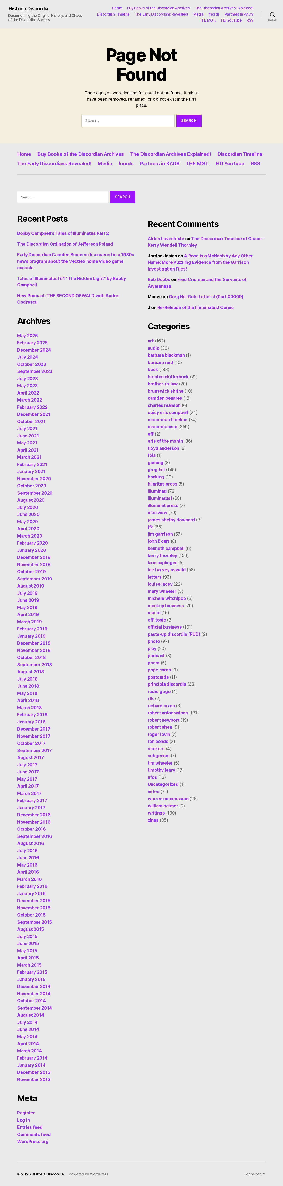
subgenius (159, 755)
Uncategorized (163, 784)
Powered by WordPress (88, 1174)
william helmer (163, 805)
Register (26, 1113)
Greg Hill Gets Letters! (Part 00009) (206, 296)
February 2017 (32, 800)
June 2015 (28, 943)
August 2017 (30, 757)
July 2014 (27, 1022)
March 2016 (29, 879)
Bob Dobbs (159, 279)
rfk (151, 698)
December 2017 (33, 729)
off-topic (157, 620)
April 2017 (28, 786)
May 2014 (27, 1036)
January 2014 (31, 1065)
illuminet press (163, 505)
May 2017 (27, 779)
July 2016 (27, 850)
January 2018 (31, 722)
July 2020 (27, 507)
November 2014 (34, 993)
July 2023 (27, 378)
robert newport (163, 720)
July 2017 (27, 764)
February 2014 (32, 1058)
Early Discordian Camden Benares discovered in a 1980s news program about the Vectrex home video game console (75, 261)
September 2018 (34, 664)
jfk (150, 526)
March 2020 (29, 536)
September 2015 (34, 922)
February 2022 (32, 407)
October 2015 (31, 915)
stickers (156, 748)
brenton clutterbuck (168, 376)
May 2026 (27, 335)
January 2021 (31, 471)
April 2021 (28, 450)
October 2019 (31, 571)
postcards (158, 677)
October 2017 (31, 743)
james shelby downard (171, 519)
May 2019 (27, 607)
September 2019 (34, 578)
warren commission (168, 798)
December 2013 (33, 1072)
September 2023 (34, 371)
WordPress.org (33, 1141)
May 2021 (27, 443)
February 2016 (32, 886)
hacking (156, 476)
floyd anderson (163, 448)
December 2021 (33, 414)
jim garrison (160, 534)
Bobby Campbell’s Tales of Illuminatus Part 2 (63, 233)
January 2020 (31, 550)
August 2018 (30, 671)
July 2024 (27, 357)
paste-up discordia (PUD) (174, 634)
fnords (214, 14)
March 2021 (29, 457)
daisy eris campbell (168, 412)
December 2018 (34, 643)
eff (151, 434)
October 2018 (31, 657)
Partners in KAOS (239, 14)
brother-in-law (163, 383)
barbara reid (160, 362)
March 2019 (29, 621)
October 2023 (31, 364)
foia (152, 455)
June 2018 (28, 686)
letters (155, 577)
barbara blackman (166, 355)
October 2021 (31, 421)
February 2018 (32, 714)
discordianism (162, 426)
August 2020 (31, 500)
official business (165, 627)
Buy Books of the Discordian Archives (158, 8)
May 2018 (27, 693)
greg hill (156, 469)
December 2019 (34, 557)
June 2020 (28, 514)
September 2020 (34, 493)
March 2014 (29, 1051)
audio (154, 348)
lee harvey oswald (167, 569)
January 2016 (31, 893)
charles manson (164, 405)
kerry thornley (162, 555)
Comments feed (34, 1134)
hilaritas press (162, 484)
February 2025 (32, 342)
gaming (155, 462)
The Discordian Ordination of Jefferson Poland (65, 244)
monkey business (166, 605)
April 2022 (28, 393)
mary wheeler (162, 591)
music (154, 612)
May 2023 (27, 385)
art (151, 341)
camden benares (165, 398)
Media (198, 14)
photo (154, 641)
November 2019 (34, 564)
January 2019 (31, 636)
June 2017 (28, 771)
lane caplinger (162, 562)
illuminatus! (160, 498)
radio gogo (159, 691)
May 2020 (27, 521)
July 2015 (27, 936)
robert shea (160, 727)
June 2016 (28, 857)
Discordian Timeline (113, 14)
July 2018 (27, 679)
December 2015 (33, 900)
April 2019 (28, 614)
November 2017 (33, 736)
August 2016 (30, 843)
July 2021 (27, 428)
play (152, 648)
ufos (152, 777)
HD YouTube (231, 20)
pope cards (159, 670)
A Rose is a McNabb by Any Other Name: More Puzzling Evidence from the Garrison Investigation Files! (200, 262)
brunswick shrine (166, 391)
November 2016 (34, 822)
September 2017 (34, 750)
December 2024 (34, 350)
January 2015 (31, 979)
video (154, 791)
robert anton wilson (168, 712)
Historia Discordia (28, 8)
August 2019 (30, 586)
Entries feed (30, 1127)
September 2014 (34, 1008)
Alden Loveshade (166, 238)
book (153, 369)
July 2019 (27, 593)
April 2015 (28, 957)
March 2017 (29, 793)
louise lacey (160, 584)
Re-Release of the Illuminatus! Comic (195, 307)
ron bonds (158, 741)
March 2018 (29, 707)
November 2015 (33, 907)
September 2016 (34, 836)
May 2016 (27, 865)
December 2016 (34, 814)
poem (154, 662)
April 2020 (28, 528)
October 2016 (31, 829)
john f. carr (159, 541)
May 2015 (27, 950)
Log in (23, 1120)
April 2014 (28, 1043)
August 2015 (30, 929)
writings (156, 813)
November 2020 (34, 478)
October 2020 (31, 485)
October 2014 (31, 1000)
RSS (250, 20)
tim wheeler (160, 763)
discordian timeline (167, 419)
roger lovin (159, 734)
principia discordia (167, 684)
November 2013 (33, 1079)
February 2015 (32, 972)
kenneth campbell (166, 548)
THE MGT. (208, 20)
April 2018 (28, 700)
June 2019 (28, 600)
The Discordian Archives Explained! (224, 8)
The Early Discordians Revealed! (161, 14)
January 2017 (31, 807)
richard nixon (161, 705)
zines (153, 820)
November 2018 (34, 650)
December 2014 (34, 986)
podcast (156, 655)
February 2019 (32, 628)
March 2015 (29, 965)
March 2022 (29, 400)
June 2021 (28, 435)
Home (117, 8)
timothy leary (161, 770)
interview (157, 512)
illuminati (157, 491)
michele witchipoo (167, 598)
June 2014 (28, 1029)
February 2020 (32, 543)
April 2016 (28, 872)
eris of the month (165, 441)
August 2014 (30, 1015)
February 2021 (32, 464)
